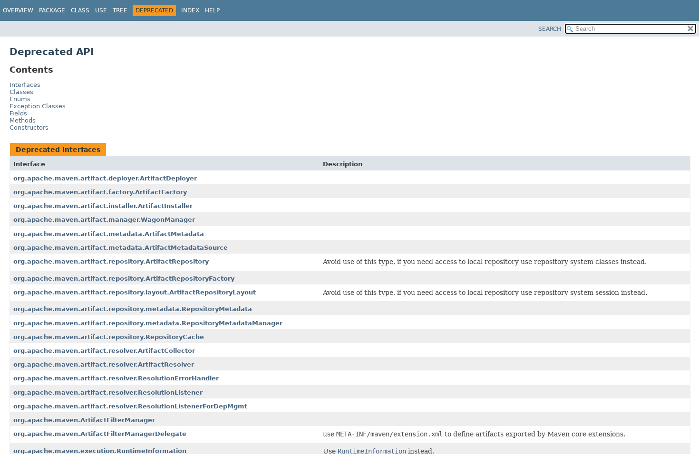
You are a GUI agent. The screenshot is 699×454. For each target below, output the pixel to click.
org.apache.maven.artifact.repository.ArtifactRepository (111, 261)
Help (212, 10)
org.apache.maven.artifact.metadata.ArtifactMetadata (108, 233)
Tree (120, 10)
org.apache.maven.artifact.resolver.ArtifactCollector (104, 350)
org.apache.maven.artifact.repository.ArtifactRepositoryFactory (123, 278)
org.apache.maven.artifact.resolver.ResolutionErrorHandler (116, 378)
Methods (23, 120)
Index (190, 10)
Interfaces (25, 84)
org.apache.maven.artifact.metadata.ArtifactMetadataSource (120, 247)
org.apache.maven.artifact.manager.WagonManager (104, 219)
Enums (20, 99)
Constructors (29, 127)
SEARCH (549, 29)
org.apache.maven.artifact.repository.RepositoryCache (108, 336)
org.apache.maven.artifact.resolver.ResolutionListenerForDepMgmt (130, 406)
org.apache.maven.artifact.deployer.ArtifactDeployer (105, 178)
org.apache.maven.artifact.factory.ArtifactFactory (100, 192)
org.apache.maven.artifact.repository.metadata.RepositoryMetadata (132, 308)
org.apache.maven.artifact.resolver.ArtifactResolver (103, 364)
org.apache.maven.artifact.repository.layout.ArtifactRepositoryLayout (134, 292)
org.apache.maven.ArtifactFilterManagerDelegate (99, 433)
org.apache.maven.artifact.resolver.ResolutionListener (108, 392)
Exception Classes (38, 106)
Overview (18, 10)
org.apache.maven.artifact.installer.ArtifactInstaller (103, 205)
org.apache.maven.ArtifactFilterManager (84, 420)
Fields (18, 113)
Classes (21, 91)
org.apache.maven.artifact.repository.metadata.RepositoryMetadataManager (147, 323)
